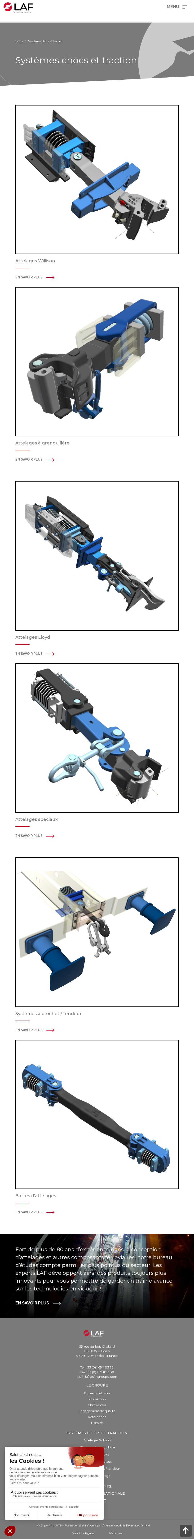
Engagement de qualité (97, 1411)
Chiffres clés (97, 1405)
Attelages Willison (97, 1440)
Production (97, 1399)
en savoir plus (29, 459)
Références (97, 1417)
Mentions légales (83, 1533)
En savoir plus (29, 277)
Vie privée (115, 1533)
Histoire (97, 1423)
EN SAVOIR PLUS (32, 1302)
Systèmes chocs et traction (97, 1433)
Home (19, 41)
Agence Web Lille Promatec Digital (126, 1525)
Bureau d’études (97, 1393)
